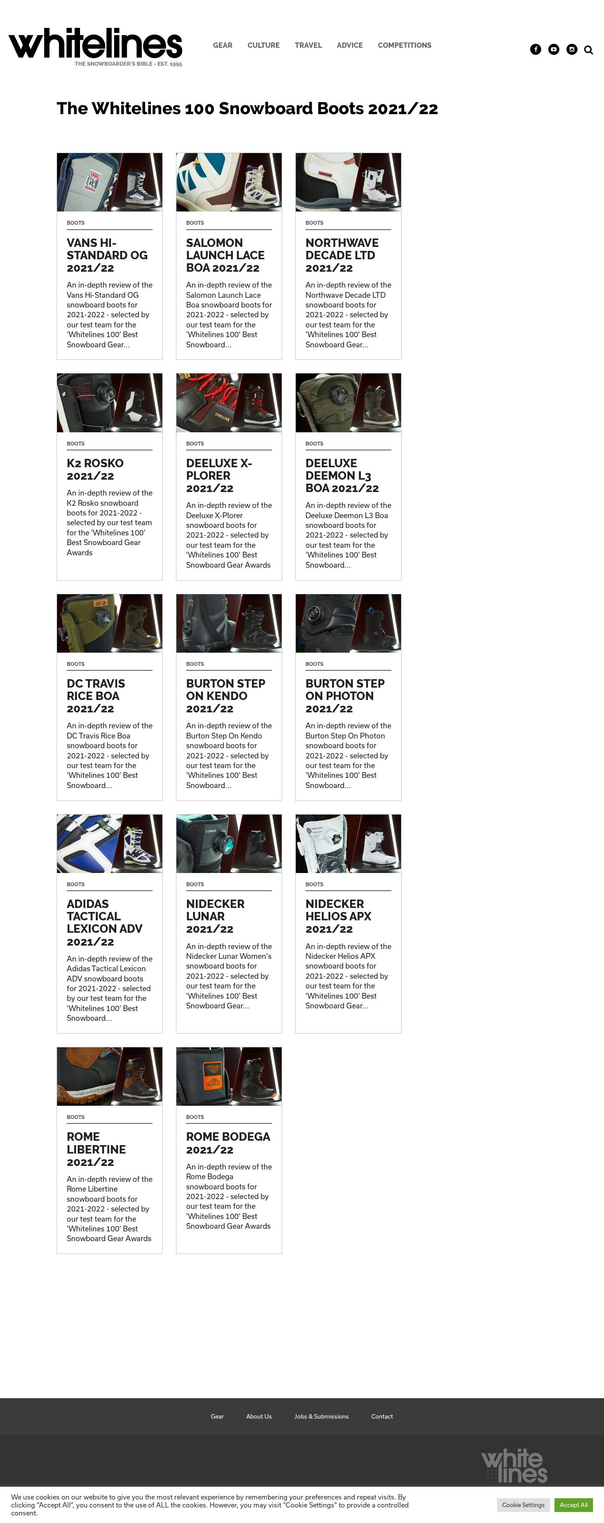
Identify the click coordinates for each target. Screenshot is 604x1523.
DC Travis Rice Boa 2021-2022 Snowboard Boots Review (109, 697)
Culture (264, 45)
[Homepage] (514, 1463)
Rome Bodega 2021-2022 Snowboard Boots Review (229, 1150)
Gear (223, 45)
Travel (308, 45)
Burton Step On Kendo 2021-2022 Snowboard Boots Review (229, 697)
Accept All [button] (574, 1504)
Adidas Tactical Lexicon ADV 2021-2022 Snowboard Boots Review (109, 924)
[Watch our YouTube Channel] (553, 49)
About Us (259, 1416)
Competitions (405, 45)
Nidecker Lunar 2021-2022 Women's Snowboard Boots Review (229, 924)
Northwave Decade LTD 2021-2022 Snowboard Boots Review (348, 256)
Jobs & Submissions (321, 1416)
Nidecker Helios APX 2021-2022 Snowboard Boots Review (348, 924)
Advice (350, 45)
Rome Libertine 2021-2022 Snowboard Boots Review (109, 1150)
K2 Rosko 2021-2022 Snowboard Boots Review (109, 476)
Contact (382, 1416)
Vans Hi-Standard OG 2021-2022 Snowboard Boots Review (109, 256)
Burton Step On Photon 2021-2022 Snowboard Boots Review (348, 697)
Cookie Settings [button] (523, 1504)
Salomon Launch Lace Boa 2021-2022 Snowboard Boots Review (229, 256)
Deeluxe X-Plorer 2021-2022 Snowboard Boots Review (229, 476)
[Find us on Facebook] (535, 49)
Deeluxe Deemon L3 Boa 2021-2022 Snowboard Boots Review (348, 476)
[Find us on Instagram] (571, 49)
